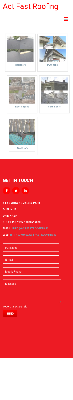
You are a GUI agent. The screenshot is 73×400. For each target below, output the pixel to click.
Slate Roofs (54, 106)
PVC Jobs (52, 65)
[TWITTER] (16, 190)
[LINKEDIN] (25, 190)
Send (10, 313)
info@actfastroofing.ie (30, 228)
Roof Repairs (22, 106)
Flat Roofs (20, 65)
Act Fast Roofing (30, 6)
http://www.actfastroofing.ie (33, 234)
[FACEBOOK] (6, 190)
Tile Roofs (22, 148)
